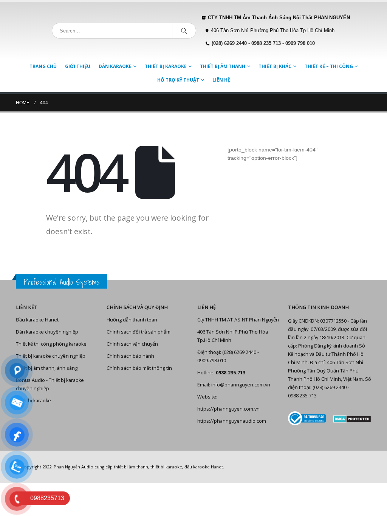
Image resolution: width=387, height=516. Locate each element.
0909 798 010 (300, 43)
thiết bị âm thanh (131, 467)
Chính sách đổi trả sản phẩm (138, 332)
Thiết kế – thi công (329, 66)
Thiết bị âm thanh (222, 66)
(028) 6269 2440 (229, 43)
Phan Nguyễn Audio (73, 467)
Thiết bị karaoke (166, 66)
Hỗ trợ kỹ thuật (178, 80)
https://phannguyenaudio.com (231, 421)
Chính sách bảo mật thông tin (139, 368)
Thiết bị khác (275, 66)
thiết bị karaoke (166, 467)
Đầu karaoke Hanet (37, 320)
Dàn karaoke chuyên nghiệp (47, 332)
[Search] (184, 30)
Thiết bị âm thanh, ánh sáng (46, 368)
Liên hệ (221, 80)
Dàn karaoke (115, 66)
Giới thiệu (77, 66)
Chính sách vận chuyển (132, 344)
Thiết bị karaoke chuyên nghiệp (50, 356)
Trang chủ (43, 66)
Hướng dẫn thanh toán (132, 320)
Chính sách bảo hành (130, 356)
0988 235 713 (266, 43)
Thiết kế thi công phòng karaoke (51, 344)
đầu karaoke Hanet (203, 467)
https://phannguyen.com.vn (228, 409)
